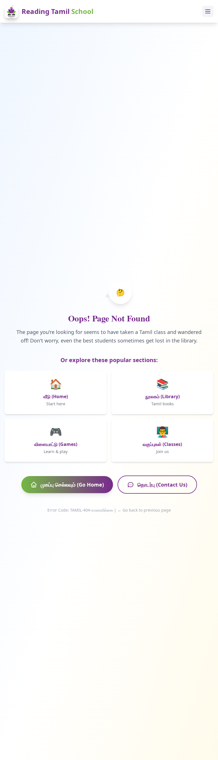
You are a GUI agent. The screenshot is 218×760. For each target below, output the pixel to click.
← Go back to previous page (144, 510)
